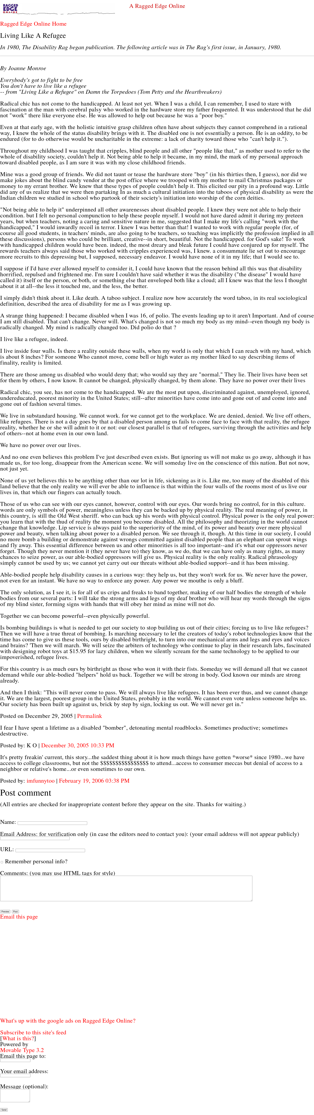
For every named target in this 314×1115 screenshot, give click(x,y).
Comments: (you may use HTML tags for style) (57, 873)
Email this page (19, 916)
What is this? (18, 1038)
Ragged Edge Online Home (33, 23)
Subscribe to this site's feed (33, 1032)
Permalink (89, 716)
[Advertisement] (10, 968)
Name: (8, 821)
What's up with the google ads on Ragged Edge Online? (67, 1020)
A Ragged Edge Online (157, 5)
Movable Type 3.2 (22, 1050)
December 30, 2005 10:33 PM (77, 745)
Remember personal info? (35, 861)
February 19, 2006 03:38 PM (94, 780)
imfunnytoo (41, 780)
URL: (7, 849)
